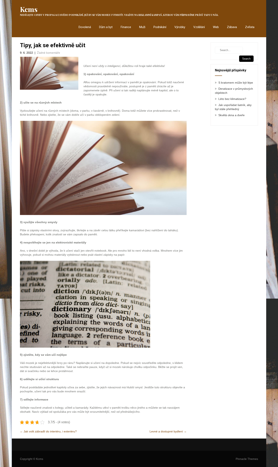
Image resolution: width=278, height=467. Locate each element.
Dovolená (85, 27)
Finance (126, 27)
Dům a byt (106, 27)
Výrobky (179, 27)
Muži (142, 27)
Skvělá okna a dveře (231, 115)
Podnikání (159, 27)
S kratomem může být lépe (235, 82)
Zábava (232, 27)
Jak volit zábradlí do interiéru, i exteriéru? (48, 431)
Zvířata (249, 27)
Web (216, 27)
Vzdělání (199, 27)
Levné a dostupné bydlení (168, 431)
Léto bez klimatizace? (232, 98)
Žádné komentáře (48, 52)
